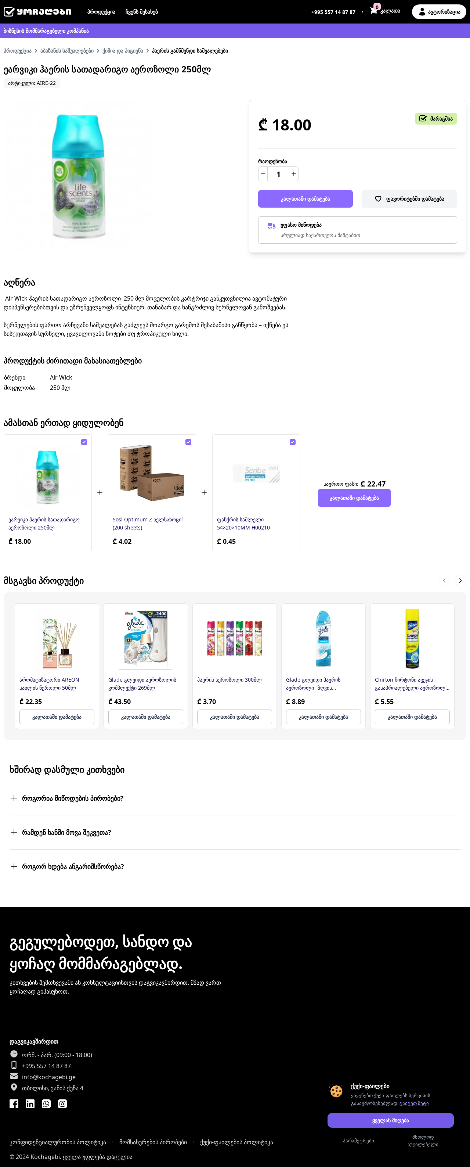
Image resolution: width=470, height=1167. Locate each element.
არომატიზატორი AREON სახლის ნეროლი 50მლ (49, 683)
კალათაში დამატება (305, 198)
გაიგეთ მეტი (414, 1103)
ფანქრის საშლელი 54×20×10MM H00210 (243, 523)
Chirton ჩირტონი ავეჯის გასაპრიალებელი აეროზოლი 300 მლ (411, 684)
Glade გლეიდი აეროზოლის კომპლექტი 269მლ (142, 683)
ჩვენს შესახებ (142, 11)
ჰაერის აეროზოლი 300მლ (229, 679)
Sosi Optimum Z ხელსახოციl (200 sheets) (148, 523)
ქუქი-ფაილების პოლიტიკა (236, 1142)
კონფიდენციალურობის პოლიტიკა (58, 1142)
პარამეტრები (358, 1140)
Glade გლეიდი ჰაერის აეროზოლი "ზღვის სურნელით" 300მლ (313, 684)
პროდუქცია (101, 11)
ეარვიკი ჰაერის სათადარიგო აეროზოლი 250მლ (44, 523)
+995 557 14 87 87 (333, 11)
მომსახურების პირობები (153, 1142)
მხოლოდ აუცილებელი (423, 1141)
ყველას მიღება (390, 1120)
